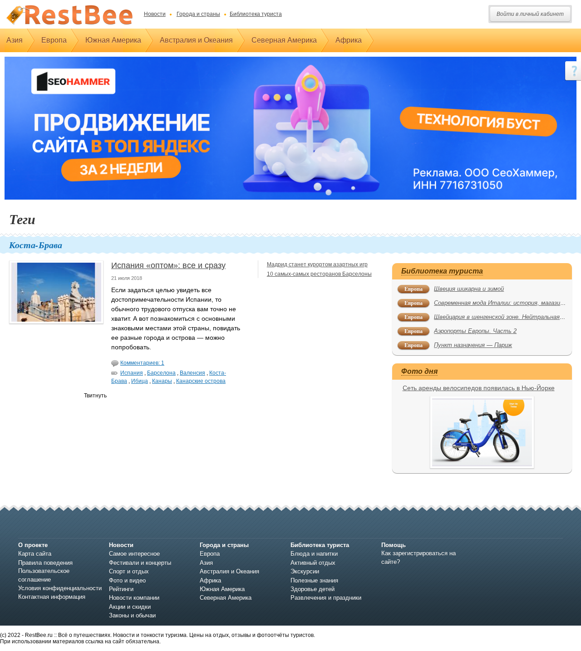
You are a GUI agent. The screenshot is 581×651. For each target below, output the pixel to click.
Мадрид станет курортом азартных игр (317, 264)
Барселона (161, 373)
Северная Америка (284, 40)
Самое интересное (134, 553)
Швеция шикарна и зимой (469, 288)
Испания (131, 373)
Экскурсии (304, 571)
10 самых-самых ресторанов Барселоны (319, 274)
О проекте (33, 545)
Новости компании (134, 597)
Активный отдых (312, 562)
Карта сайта (34, 553)
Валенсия (192, 373)
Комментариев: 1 (142, 363)
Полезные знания (314, 580)
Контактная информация (51, 596)
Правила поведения (45, 562)
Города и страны (198, 14)
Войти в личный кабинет (530, 14)
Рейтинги (121, 589)
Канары (162, 381)
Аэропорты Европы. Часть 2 (475, 331)
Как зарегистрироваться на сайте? (418, 557)
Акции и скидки (130, 606)
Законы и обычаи (132, 615)
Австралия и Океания (196, 40)
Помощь (393, 545)
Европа (54, 40)
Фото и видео (127, 580)
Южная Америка (113, 40)
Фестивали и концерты (140, 562)
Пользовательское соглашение (43, 575)
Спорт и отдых (129, 571)
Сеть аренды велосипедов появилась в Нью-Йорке (479, 388)
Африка (348, 40)
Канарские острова (201, 381)
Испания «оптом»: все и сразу (168, 265)
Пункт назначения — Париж (473, 345)
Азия (14, 40)
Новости (155, 14)
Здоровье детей (312, 589)
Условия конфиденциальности (60, 588)
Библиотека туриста (256, 14)
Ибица (139, 381)
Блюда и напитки (314, 553)
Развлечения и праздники (325, 597)
